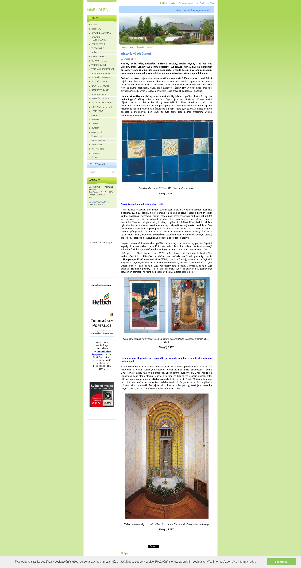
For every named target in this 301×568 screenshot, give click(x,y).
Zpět (126, 553)
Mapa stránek (188, 3)
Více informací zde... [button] (244, 561)
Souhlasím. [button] (281, 561)
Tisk (212, 3)
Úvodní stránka (127, 47)
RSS (202, 3)
